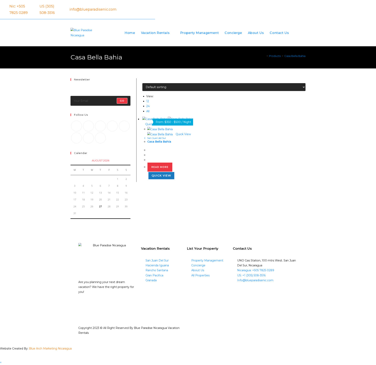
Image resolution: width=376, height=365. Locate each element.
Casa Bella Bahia (295, 55)
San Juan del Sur (156, 138)
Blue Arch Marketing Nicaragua (50, 348)
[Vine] (76, 138)
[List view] (146, 80)
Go (122, 100)
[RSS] (100, 138)
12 (147, 101)
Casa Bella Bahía (159, 141)
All (147, 111)
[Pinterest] (124, 126)
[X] (76, 126)
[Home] (264, 55)
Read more (159, 167)
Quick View (183, 134)
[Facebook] (106, 9)
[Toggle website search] (304, 32)
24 (148, 106)
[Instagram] (113, 9)
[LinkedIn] (112, 126)
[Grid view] (143, 80)
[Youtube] (88, 138)
